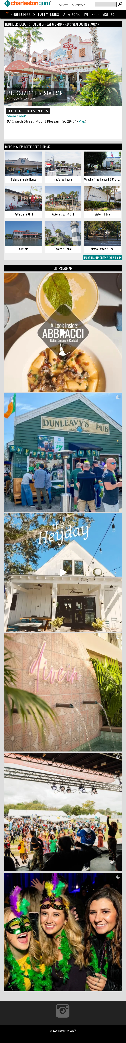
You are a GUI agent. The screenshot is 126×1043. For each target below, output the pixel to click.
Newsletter (78, 5)
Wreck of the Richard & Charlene (102, 179)
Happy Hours (48, 14)
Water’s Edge (102, 214)
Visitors (109, 14)
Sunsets (23, 248)
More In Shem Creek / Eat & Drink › (28, 146)
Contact (63, 5)
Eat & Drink (71, 14)
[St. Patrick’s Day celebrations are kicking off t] (63, 452)
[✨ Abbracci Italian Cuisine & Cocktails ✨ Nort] (63, 332)
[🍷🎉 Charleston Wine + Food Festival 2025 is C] (63, 812)
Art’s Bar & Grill (24, 214)
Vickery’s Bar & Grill (62, 214)
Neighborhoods (22, 14)
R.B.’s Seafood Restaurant (83, 24)
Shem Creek (37, 24)
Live (86, 14)
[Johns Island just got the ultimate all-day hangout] (63, 572)
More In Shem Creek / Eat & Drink (102, 258)
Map (81, 121)
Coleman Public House (23, 179)
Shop (95, 14)
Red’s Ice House (63, 179)
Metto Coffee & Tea (102, 248)
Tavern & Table (63, 248)
